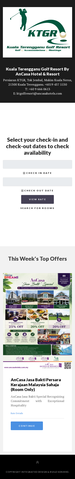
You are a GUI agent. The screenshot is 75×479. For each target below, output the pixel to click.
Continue (27, 425)
